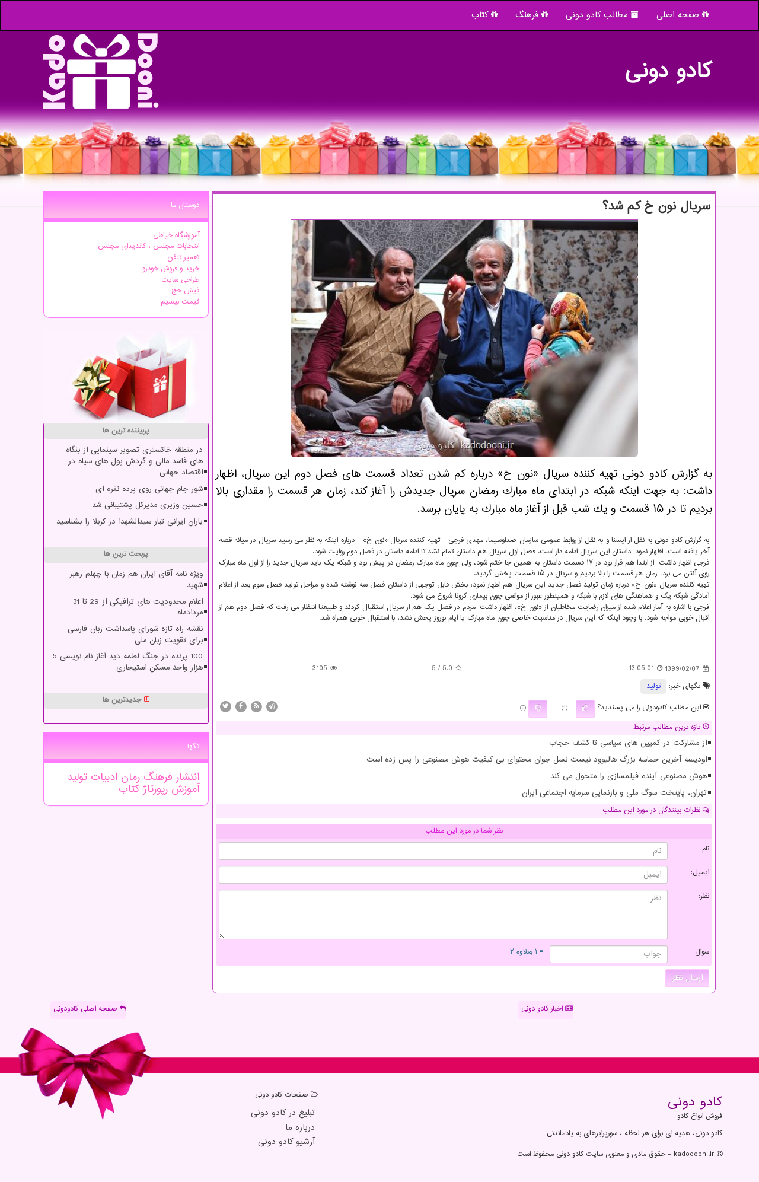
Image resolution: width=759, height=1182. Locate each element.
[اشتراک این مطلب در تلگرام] (271, 706)
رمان (128, 777)
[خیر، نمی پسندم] (537, 709)
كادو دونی (668, 65)
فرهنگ (528, 15)
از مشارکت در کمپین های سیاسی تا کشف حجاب (628, 743)
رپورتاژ (153, 789)
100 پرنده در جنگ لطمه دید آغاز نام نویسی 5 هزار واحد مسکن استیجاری (128, 662)
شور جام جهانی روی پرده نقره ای (149, 489)
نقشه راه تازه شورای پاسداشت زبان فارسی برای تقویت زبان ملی (135, 635)
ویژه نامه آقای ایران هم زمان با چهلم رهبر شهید (136, 580)
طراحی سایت (180, 280)
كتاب (129, 789)
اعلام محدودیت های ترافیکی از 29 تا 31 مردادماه (138, 607)
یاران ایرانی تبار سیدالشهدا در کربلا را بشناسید (129, 521)
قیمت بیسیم (180, 302)
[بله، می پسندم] (585, 709)
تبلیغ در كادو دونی (283, 1113)
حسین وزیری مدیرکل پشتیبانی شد (147, 505)
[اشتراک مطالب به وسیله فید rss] (256, 706)
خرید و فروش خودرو (170, 269)
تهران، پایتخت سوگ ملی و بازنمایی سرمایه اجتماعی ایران (614, 792)
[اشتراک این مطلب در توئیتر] (225, 706)
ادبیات (102, 777)
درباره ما (300, 1128)
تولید (653, 686)
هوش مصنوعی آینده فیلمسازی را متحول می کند (628, 776)
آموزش (183, 789)
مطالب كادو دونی (598, 15)
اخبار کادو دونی (543, 1009)
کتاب (481, 15)
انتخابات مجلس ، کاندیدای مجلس (148, 246)
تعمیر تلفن (183, 257)
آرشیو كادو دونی (286, 1142)
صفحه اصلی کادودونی (86, 1009)
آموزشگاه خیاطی (176, 236)
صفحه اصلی (679, 15)
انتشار (186, 777)
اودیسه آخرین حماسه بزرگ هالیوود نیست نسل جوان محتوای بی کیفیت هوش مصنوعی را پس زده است (536, 759)
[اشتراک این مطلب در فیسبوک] (240, 706)
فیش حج (185, 291)
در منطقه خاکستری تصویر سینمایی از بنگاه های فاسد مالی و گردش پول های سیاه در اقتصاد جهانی (134, 461)
